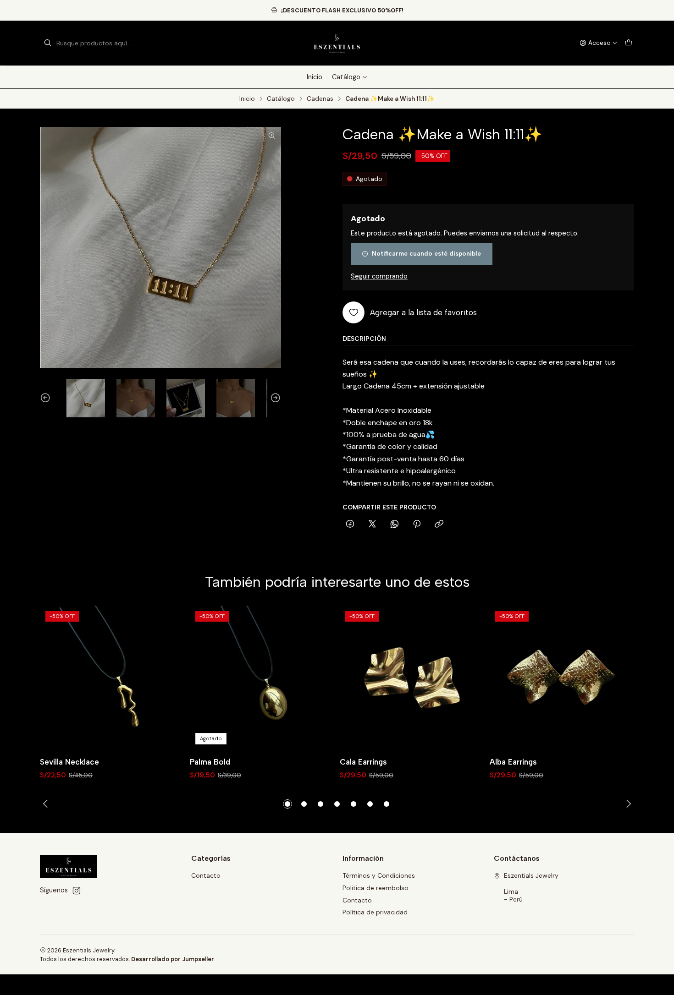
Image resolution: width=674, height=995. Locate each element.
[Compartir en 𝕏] (372, 524)
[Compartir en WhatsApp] (394, 524)
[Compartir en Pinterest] (417, 524)
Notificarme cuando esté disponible (426, 253)
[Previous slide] (47, 398)
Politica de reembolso (376, 888)
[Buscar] (47, 43)
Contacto (206, 875)
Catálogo (346, 77)
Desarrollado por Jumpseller (172, 959)
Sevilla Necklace (69, 761)
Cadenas (320, 99)
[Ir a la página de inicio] (336, 43)
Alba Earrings (513, 761)
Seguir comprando (379, 276)
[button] (287, 803)
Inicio (314, 77)
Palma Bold (210, 761)
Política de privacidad (375, 912)
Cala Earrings (363, 761)
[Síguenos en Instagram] (76, 890)
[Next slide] (274, 398)
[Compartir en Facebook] (350, 524)
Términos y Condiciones (379, 875)
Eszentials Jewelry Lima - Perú (531, 887)
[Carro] (628, 43)
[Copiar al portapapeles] (439, 524)
